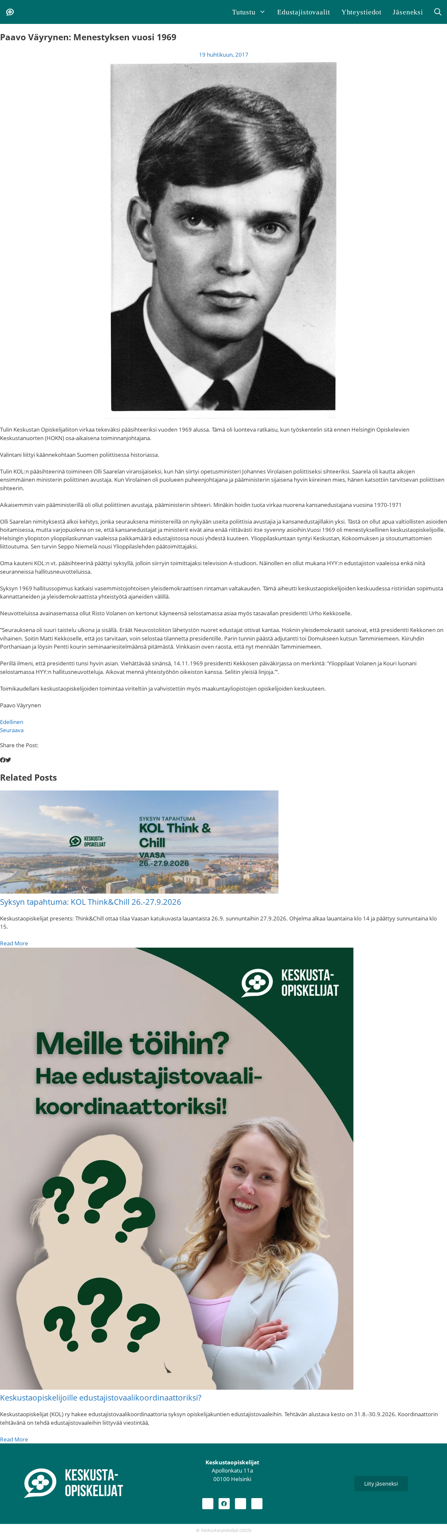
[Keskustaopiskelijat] (9, 12)
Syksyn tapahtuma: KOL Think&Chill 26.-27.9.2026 (90, 901)
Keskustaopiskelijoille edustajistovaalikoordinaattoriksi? (100, 1397)
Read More (14, 943)
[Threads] (240, 1503)
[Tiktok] (256, 1503)
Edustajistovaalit (303, 12)
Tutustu (244, 12)
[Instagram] (207, 1503)
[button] (438, 12)
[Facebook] (224, 1503)
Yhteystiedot (361, 12)
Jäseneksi (408, 12)
